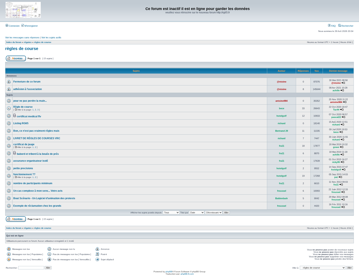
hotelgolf (281, 116)
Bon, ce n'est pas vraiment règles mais (36, 130)
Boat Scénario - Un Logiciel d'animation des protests (44, 198)
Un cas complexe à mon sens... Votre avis (38, 190)
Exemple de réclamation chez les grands (37, 205)
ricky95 (336, 162)
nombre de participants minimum (32, 183)
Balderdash (281, 198)
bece (281, 108)
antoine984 (281, 101)
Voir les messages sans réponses (22, 37)
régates (28, 42)
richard (281, 123)
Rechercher (347, 26)
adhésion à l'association (27, 89)
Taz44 (336, 109)
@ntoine (281, 81)
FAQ (333, 26)
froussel (281, 191)
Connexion (14, 26)
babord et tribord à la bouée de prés (38, 153)
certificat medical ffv (29, 116)
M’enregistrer (31, 26)
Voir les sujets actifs (51, 37)
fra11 (281, 146)
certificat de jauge (23, 144)
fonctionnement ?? (24, 174)
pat (336, 177)
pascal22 (336, 117)
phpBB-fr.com (187, 274)
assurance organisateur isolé (30, 160)
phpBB (169, 271)
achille (336, 90)
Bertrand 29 (281, 131)
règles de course (42, 42)
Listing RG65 (20, 123)
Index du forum (13, 42)
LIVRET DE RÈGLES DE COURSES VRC (36, 138)
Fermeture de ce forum (27, 81)
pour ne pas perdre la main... (30, 100)
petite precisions (23, 168)
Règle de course (23, 106)
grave (336, 147)
